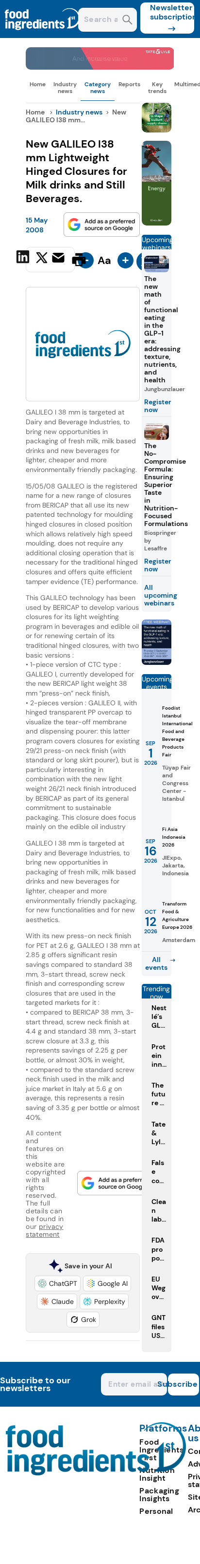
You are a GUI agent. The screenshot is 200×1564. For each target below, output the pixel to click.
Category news (97, 87)
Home (38, 84)
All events (156, 963)
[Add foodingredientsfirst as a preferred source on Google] (102, 224)
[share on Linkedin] (24, 258)
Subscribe (183, 1384)
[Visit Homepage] (42, 35)
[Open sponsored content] (100, 67)
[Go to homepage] (96, 1472)
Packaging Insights (159, 1494)
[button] (57, 1283)
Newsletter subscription (172, 12)
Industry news (65, 87)
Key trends (157, 87)
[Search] (127, 21)
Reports (129, 84)
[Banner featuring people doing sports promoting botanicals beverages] (156, 222)
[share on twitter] (41, 259)
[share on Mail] (59, 258)
